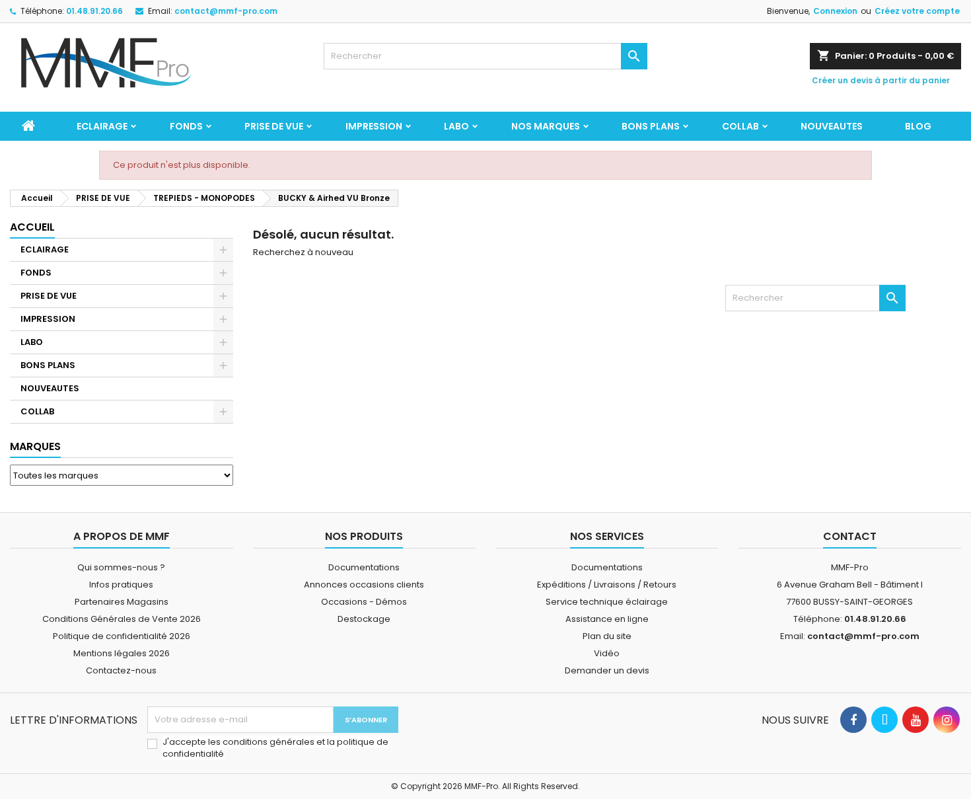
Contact (850, 536)
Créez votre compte (917, 11)
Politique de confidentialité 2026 (121, 636)
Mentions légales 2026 (121, 653)
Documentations (364, 567)
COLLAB (740, 126)
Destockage (364, 619)
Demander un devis (607, 670)
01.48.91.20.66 (94, 11)
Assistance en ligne (607, 619)
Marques (35, 446)
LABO (456, 126)
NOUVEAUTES (832, 126)
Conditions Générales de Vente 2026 (121, 619)
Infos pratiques (121, 584)
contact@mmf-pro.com (225, 11)
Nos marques (545, 126)
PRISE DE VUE (273, 126)
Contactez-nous (121, 670)
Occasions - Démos (364, 601)
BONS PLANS (651, 126)
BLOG (918, 126)
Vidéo (607, 653)
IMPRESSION (373, 126)
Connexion (835, 11)
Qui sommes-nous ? (121, 567)
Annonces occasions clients (364, 584)
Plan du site (607, 636)
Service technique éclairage (607, 601)
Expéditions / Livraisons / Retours (606, 584)
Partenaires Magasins (121, 601)
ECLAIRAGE (102, 126)
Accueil (32, 227)
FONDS (186, 126)
